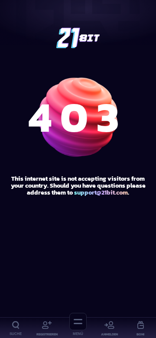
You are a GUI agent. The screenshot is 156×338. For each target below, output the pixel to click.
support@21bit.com (101, 192)
